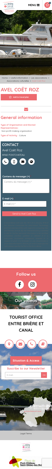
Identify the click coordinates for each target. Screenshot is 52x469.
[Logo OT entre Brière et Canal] (26, 447)
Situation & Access (26, 360)
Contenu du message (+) (16, 176)
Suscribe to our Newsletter (26, 368)
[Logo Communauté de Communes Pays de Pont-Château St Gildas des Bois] (26, 462)
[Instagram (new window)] (32, 284)
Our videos (26, 300)
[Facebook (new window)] (19, 284)
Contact (26, 109)
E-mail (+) (8, 198)
